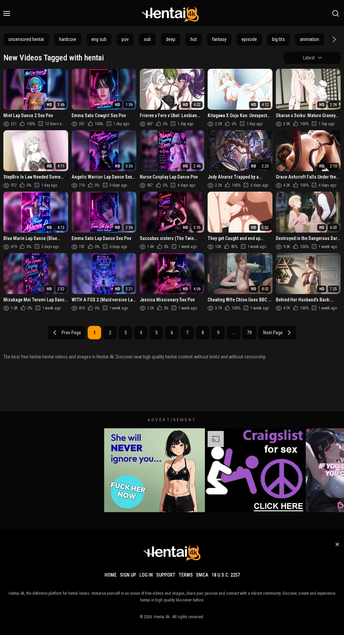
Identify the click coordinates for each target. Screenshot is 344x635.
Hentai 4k (162, 617)
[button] (333, 39)
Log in (146, 575)
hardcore (67, 39)
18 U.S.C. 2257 (226, 575)
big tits (278, 39)
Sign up (128, 575)
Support (165, 575)
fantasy (219, 39)
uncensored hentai (26, 39)
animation (309, 39)
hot (193, 39)
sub (147, 39)
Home (110, 575)
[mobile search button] (336, 13)
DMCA (202, 575)
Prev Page (71, 332)
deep (170, 39)
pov (125, 39)
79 (249, 332)
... (233, 332)
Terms (186, 575)
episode (249, 39)
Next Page (273, 332)
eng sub (98, 39)
